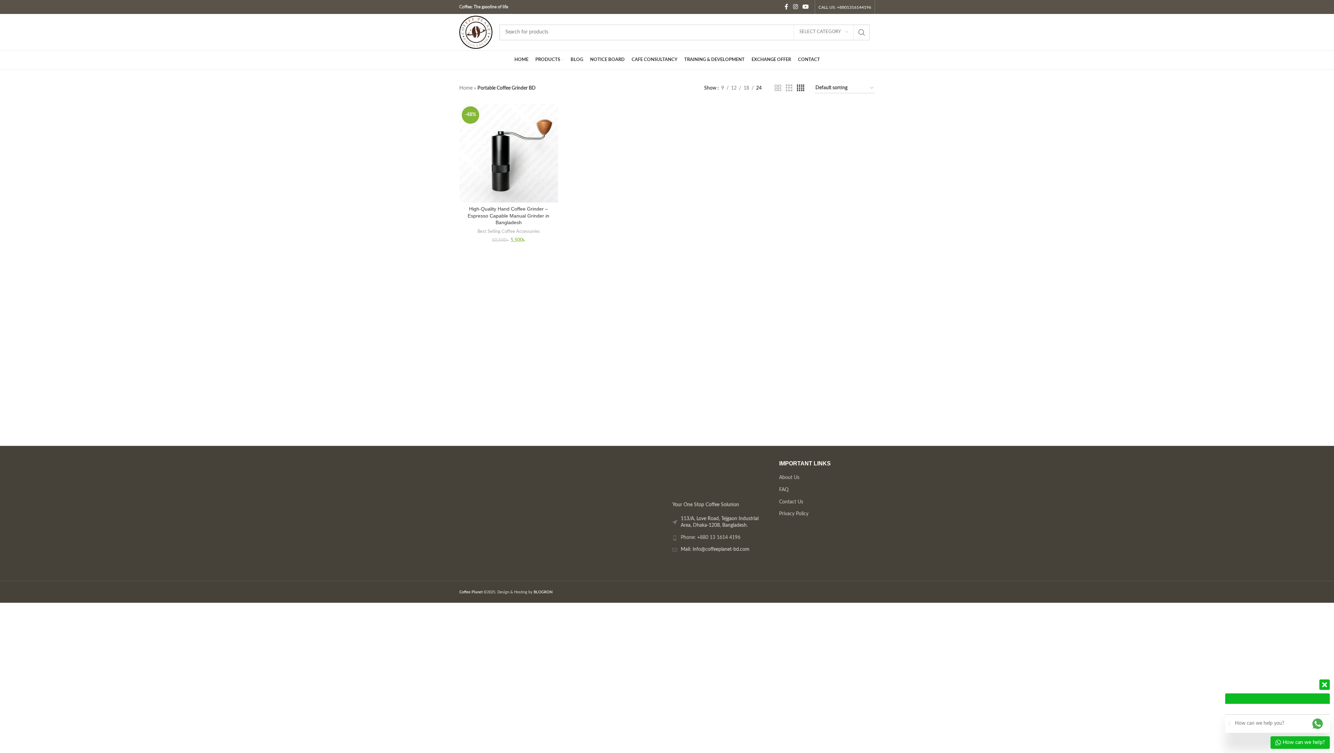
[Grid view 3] (789, 88)
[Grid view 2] (778, 88)
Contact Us (791, 502)
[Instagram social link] (795, 6)
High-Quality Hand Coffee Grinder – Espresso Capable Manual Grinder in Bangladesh (508, 215)
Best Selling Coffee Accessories (508, 231)
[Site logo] (475, 32)
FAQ (783, 489)
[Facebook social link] (786, 6)
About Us (789, 477)
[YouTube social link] (805, 6)
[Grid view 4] (800, 88)
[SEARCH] (862, 32)
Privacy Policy (793, 513)
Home (466, 88)
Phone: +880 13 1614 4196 (710, 537)
